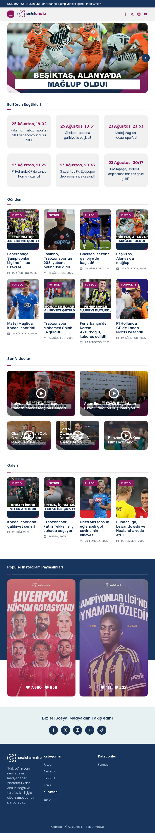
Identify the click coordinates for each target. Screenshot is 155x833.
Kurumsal (51, 792)
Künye (48, 800)
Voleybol (49, 778)
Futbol (48, 764)
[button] (10, 14)
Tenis (47, 785)
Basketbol (50, 771)
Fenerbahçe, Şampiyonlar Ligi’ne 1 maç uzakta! (72, 4)
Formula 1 (104, 764)
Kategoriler (53, 756)
